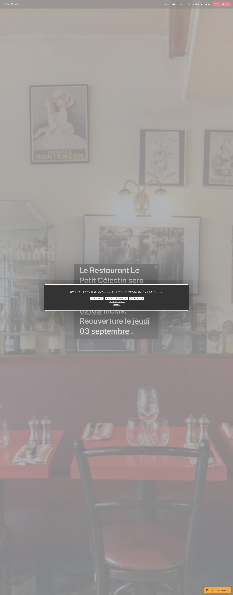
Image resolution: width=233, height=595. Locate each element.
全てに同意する (96, 298)
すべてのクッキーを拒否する (116, 298)
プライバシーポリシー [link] (117, 302)
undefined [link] (117, 305)
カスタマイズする (136, 298)
